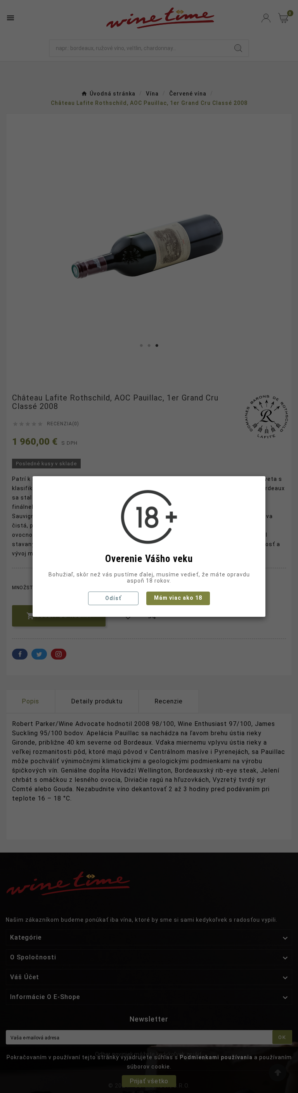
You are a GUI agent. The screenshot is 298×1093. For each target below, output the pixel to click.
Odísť (113, 598)
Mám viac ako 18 (178, 598)
